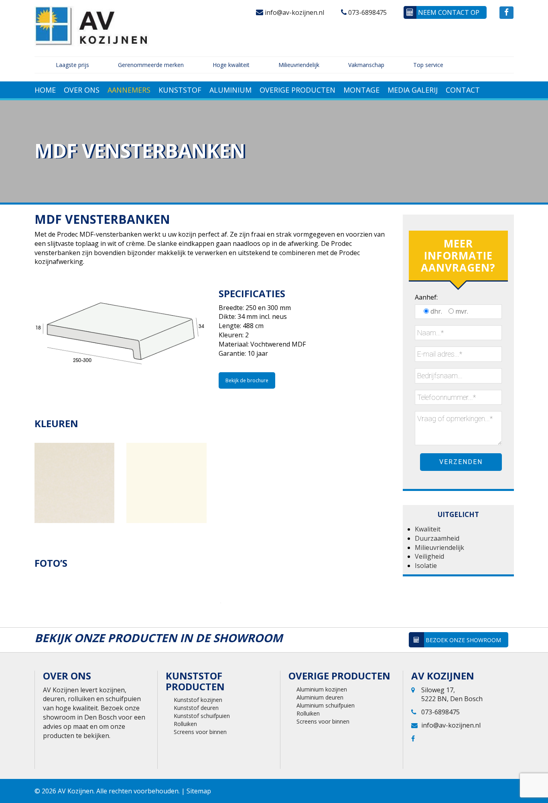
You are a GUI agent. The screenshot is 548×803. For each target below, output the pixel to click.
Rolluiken (185, 724)
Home (45, 90)
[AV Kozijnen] (92, 25)
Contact (463, 90)
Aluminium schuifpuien (325, 705)
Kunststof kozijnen (198, 700)
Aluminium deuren (319, 697)
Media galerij (413, 90)
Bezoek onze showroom (462, 640)
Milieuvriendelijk (439, 547)
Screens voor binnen (200, 732)
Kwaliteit (427, 529)
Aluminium (230, 90)
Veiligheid (429, 556)
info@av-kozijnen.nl (293, 12)
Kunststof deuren (196, 708)
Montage (361, 90)
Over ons (81, 90)
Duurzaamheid (437, 538)
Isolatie (426, 565)
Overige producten (297, 90)
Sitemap (199, 791)
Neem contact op (447, 12)
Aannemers (129, 90)
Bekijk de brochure (246, 380)
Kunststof (179, 90)
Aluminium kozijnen (321, 689)
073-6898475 (367, 12)
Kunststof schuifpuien (202, 716)
